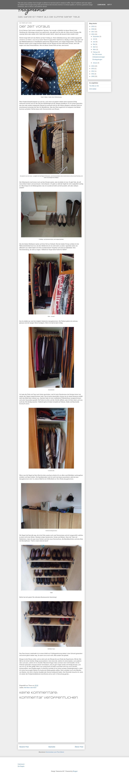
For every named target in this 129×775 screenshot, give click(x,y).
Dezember (96, 36)
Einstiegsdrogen (97, 59)
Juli (94, 39)
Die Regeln (21, 766)
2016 (93, 34)
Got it (109, 4)
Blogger (75, 771)
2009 (93, 76)
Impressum (21, 764)
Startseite (51, 747)
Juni (94, 41)
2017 (93, 31)
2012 (93, 71)
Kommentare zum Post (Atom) (55, 752)
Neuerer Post (24, 747)
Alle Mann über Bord (30, 687)
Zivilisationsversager (99, 57)
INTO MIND (92, 89)
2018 (93, 29)
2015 (93, 66)
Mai (94, 44)
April (94, 47)
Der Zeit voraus (97, 54)
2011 (93, 74)
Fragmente (32, 10)
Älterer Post (79, 747)
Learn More (101, 4)
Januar (95, 63)
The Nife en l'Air (94, 86)
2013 (93, 68)
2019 (93, 26)
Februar (95, 52)
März (94, 49)
